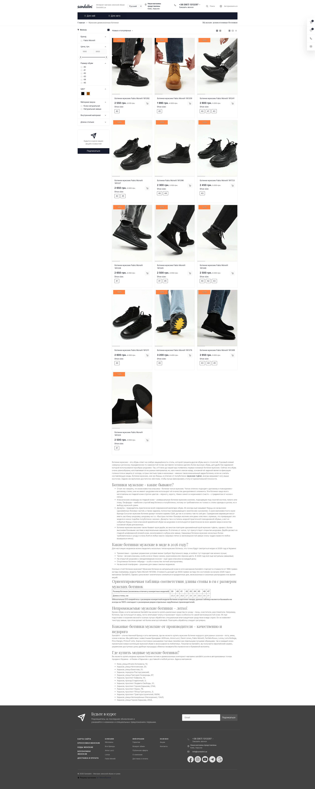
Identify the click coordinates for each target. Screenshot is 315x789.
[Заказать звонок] (311, 39)
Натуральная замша (92, 109)
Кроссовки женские (89, 743)
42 (85, 73)
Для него (115, 16)
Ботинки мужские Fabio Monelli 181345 (171, 266)
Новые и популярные (121, 30)
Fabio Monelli (89, 40)
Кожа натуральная (92, 106)
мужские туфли (194, 476)
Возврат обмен (139, 746)
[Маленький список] (217, 30)
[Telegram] (212, 759)
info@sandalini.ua (199, 752)
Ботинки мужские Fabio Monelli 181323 (129, 433)
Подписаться (93, 151)
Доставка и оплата (88, 758)
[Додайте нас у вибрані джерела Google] (219, 759)
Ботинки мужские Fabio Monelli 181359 (174, 98)
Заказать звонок (186, 7)
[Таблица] (235, 30)
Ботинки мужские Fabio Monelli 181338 (129, 266)
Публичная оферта (140, 750)
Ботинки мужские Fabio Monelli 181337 (129, 181)
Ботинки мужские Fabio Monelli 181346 (214, 266)
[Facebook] (190, 759)
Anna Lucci (109, 750)
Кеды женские (85, 747)
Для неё (91, 16)
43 (85, 76)
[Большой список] (220, 30)
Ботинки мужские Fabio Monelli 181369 (217, 350)
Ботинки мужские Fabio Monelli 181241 (217, 98)
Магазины (109, 742)
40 (85, 67)
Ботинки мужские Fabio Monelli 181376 (174, 350)
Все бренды (110, 746)
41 (85, 70)
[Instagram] (198, 759)
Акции (162, 742)
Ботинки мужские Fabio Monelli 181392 (132, 98)
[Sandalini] (85, 6)
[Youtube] (205, 759)
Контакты (164, 746)
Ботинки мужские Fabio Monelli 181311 (132, 350)
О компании (137, 755)
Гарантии (136, 742)
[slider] (80, 57)
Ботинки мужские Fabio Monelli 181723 (217, 180)
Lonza (107, 755)
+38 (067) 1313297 (188, 4)
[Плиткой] (229, 30)
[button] (311, 22)
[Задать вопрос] (311, 47)
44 (85, 79)
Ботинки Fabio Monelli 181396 (170, 180)
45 (85, 82)
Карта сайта (84, 739)
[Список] (232, 30)
